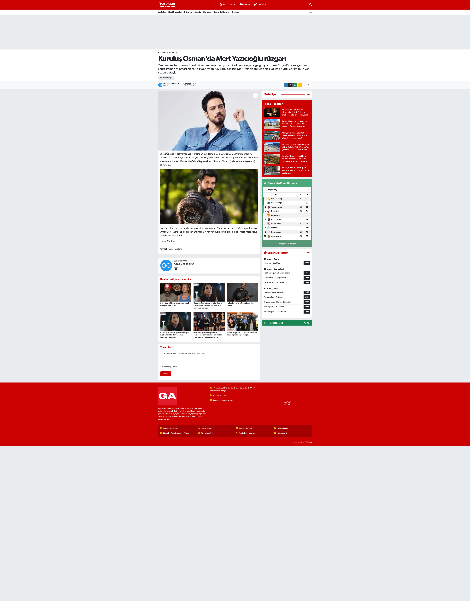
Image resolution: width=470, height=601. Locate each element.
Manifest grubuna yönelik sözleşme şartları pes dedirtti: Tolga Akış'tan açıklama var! (208, 335)
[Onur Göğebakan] (166, 265)
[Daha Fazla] (300, 85)
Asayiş (197, 12)
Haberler (162, 53)
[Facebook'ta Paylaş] (286, 85)
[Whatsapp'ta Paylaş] (295, 85)
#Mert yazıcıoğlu (166, 78)
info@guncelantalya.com (223, 400)
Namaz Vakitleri (245, 428)
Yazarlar (261, 4)
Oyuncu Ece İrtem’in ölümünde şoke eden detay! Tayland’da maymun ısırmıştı (208, 305)
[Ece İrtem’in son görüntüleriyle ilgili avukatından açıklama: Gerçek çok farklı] (175, 322)
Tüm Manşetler (207, 433)
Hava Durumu (207, 428)
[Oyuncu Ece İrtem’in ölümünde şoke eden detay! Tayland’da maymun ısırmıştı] (209, 292)
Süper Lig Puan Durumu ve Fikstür (176, 433)
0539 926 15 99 (219, 395)
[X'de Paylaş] (290, 85)
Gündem (188, 12)
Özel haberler (175, 12)
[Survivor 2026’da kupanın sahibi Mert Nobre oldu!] (175, 292)
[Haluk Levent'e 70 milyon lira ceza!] (242, 292)
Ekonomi (207, 12)
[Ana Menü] (310, 12)
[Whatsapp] (285, 403)
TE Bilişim (308, 442)
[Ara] (310, 5)
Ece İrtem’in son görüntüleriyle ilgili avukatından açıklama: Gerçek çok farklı (174, 335)
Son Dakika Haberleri (247, 433)
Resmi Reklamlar (221, 12)
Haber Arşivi (282, 433)
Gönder (165, 374)
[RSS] (289, 403)
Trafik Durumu (282, 428)
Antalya (162, 12)
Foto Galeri (229, 4)
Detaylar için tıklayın (287, 244)
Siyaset (235, 12)
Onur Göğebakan (184, 264)
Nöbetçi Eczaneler (170, 428)
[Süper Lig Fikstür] (308, 253)
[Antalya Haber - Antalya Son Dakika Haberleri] (167, 5)
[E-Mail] (176, 269)
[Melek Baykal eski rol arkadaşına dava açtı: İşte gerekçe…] (242, 322)
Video (246, 4)
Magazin (173, 53)
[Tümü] (308, 94)
